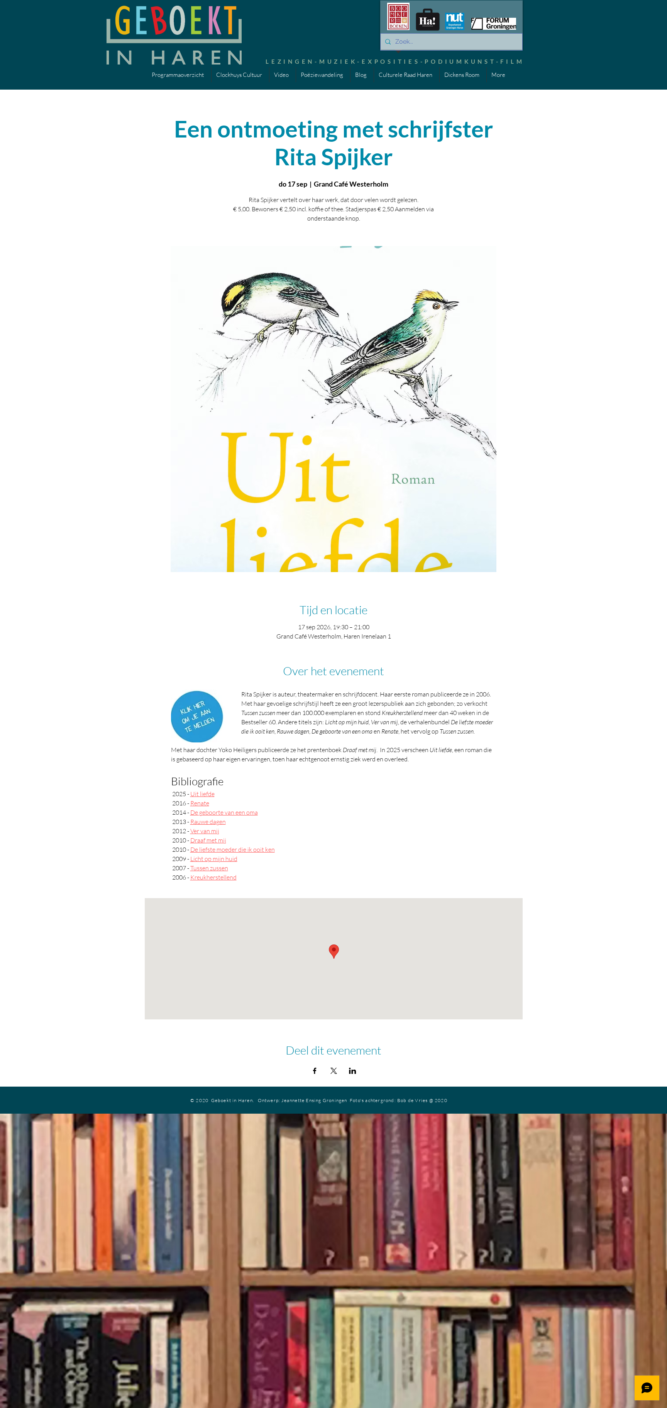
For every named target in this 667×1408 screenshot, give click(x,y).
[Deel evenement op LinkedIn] (352, 1071)
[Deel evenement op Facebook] (314, 1071)
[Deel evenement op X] (333, 1071)
